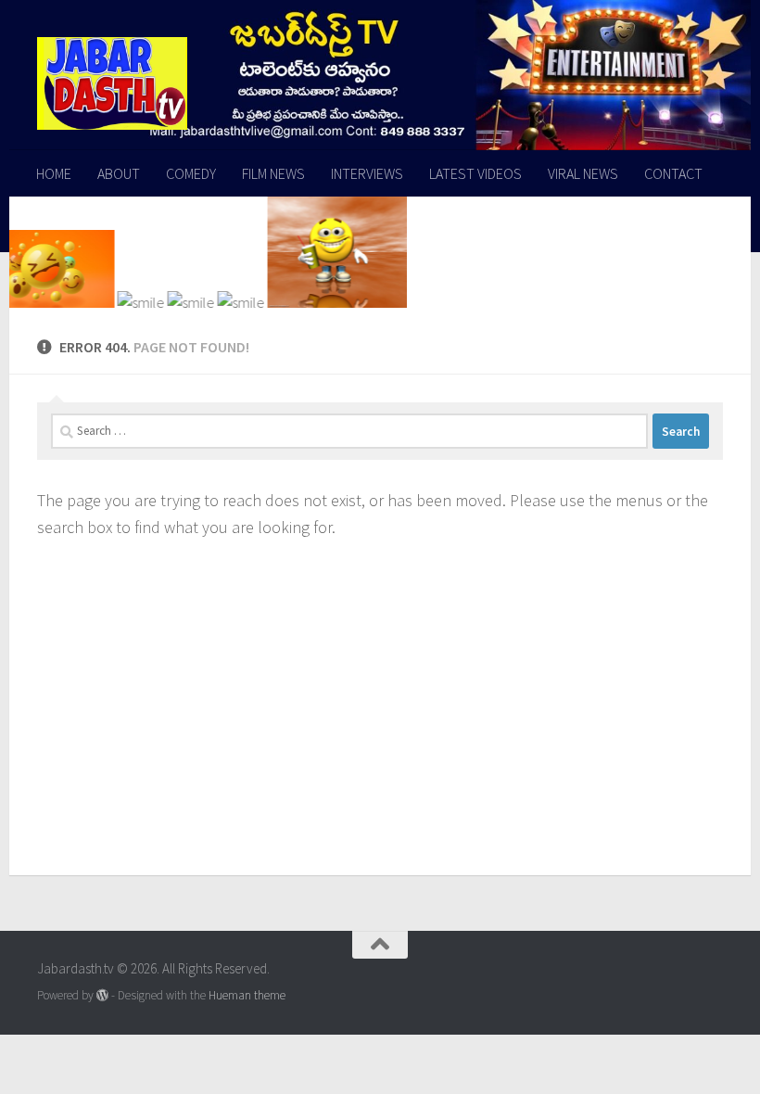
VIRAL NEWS (583, 173)
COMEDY (191, 173)
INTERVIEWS (367, 173)
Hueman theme (247, 995)
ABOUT (118, 173)
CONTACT (673, 173)
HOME (53, 173)
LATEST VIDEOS (475, 173)
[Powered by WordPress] (102, 995)
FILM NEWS (273, 173)
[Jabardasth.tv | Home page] (112, 83)
